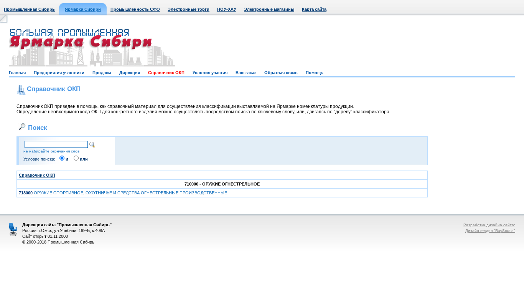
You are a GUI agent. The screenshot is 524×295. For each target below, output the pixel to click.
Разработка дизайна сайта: (489, 225)
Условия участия (210, 72)
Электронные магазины (269, 9)
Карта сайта (314, 9)
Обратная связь (281, 72)
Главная (17, 72)
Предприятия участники (59, 72)
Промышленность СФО (135, 9)
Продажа (101, 72)
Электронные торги (188, 9)
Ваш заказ (246, 72)
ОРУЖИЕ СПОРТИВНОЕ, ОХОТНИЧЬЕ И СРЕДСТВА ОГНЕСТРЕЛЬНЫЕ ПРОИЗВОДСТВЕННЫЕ (130, 193)
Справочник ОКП (166, 72)
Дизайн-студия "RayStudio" (490, 231)
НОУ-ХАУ (226, 9)
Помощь (314, 72)
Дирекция (129, 72)
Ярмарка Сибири (83, 9)
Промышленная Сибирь (29, 9)
